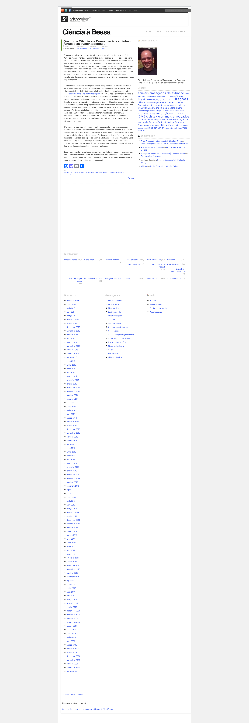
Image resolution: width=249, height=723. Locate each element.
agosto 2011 (72, 535)
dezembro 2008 (73, 656)
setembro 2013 (73, 440)
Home (148, 32)
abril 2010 (71, 595)
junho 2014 (71, 406)
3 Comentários (94, 48)
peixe (159, 120)
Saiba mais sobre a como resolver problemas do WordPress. (87, 709)
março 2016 (72, 342)
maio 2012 (71, 501)
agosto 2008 (72, 671)
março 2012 (72, 508)
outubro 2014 (72, 395)
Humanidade (120, 10)
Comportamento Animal (158, 265)
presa (155, 122)
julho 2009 (71, 630)
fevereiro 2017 (73, 319)
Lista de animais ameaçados (168, 116)
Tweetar (131, 178)
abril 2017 (71, 312)
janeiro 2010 (72, 607)
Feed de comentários (158, 308)
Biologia (179, 96)
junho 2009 (71, 633)
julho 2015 (71, 361)
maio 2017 (71, 308)
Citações (180, 99)
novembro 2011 (73, 524)
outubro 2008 (72, 664)
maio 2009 (71, 637)
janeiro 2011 (72, 561)
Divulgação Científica (93, 278)
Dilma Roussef (179, 111)
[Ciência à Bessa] (88, 36)
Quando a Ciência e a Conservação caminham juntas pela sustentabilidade (97, 42)
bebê (161, 96)
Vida (111, 10)
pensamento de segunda (174, 119)
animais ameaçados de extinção (161, 93)
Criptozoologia (144, 111)
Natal (155, 120)
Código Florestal (103, 172)
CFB (96, 172)
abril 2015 (71, 372)
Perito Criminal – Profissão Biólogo (164, 166)
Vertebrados (152, 278)
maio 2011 (71, 546)
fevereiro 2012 (73, 512)
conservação (113, 172)
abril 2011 (71, 550)
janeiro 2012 (72, 516)
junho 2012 (71, 497)
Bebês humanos (70, 260)
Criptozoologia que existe (74, 279)
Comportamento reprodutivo (151, 105)
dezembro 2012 (73, 474)
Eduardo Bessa (82, 48)
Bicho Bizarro (169, 96)
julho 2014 (71, 403)
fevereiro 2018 (73, 300)
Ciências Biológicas (153, 103)
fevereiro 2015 (73, 380)
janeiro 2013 (72, 471)
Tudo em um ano (157, 127)
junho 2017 (71, 304)
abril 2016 (71, 338)
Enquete (140, 114)
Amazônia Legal (68, 172)
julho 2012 (71, 493)
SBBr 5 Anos (166, 125)
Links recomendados (174, 32)
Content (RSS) (82, 695)
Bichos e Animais (112, 260)
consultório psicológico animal (166, 107)
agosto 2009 (72, 626)
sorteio (185, 125)
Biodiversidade (132, 260)
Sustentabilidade (69, 175)
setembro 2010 (73, 577)
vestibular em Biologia (174, 128)
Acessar (153, 300)
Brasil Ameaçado (154, 260)
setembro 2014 (73, 399)
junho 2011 (71, 543)
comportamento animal (171, 102)
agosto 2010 (72, 580)
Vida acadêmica (174, 278)
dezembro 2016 (73, 327)
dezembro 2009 (73, 611)
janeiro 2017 (72, 323)
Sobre (157, 32)
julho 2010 (71, 584)
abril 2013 (71, 459)
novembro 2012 (73, 478)
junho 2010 (71, 588)
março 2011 (72, 554)
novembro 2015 (73, 346)
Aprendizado (150, 96)
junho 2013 (71, 452)
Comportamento (133, 264)
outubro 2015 (72, 350)
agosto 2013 (72, 444)
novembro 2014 (73, 391)
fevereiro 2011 (73, 558)
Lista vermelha (145, 119)
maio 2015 (71, 369)
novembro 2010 (73, 569)
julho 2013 (71, 448)
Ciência (141, 102)
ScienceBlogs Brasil (81, 10)
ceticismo (165, 100)
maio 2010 (71, 592)
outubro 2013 (72, 437)
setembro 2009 (73, 622)
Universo (95, 10)
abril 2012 (71, 505)
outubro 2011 (72, 527)
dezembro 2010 (73, 565)
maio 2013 (71, 456)
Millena (144, 166)
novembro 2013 (73, 433)
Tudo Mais (133, 10)
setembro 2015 (73, 353)
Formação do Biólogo (177, 114)
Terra (104, 10)
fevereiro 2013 (73, 467)
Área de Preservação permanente (84, 172)
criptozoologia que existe (160, 111)
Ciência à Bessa (69, 695)
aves (157, 96)
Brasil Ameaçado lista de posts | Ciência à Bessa (161, 141)
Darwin (172, 111)
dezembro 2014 (73, 387)
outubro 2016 (72, 334)
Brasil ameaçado (149, 99)
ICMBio (143, 116)
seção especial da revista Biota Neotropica (82, 94)
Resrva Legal (121, 172)
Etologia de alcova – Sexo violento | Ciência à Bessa (163, 153)
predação (146, 122)
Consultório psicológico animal (177, 270)
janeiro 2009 (72, 652)
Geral (103, 48)
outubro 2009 (72, 618)
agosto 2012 (72, 490)
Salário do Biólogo (152, 125)
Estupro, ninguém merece (151, 156)
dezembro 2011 (73, 520)
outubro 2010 (72, 573)
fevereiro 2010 (73, 603)
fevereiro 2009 (73, 648)
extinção (163, 113)
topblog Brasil (143, 128)
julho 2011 (71, 539)
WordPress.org (156, 312)
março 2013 (72, 463)
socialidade (177, 125)
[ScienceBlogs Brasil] (76, 21)
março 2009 (72, 645)
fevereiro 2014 (73, 422)
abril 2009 (71, 641)
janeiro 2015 (72, 384)
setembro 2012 (73, 486)
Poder (140, 122)
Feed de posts (156, 304)
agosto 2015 (72, 357)
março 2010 (72, 599)
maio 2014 (71, 410)
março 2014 (72, 418)
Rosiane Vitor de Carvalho (152, 147)
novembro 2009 (73, 614)
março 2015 (72, 376)
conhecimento (169, 105)
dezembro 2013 (73, 429)
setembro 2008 (73, 667)
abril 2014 (71, 414)
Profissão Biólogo (166, 122)
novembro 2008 (73, 660)
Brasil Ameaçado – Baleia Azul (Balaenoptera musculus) (164, 144)
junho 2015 (71, 365)
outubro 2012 (72, 482)
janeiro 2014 (72, 425)
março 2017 (72, 316)
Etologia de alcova (150, 114)
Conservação (172, 264)
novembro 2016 (73, 331)
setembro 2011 (73, 531)
